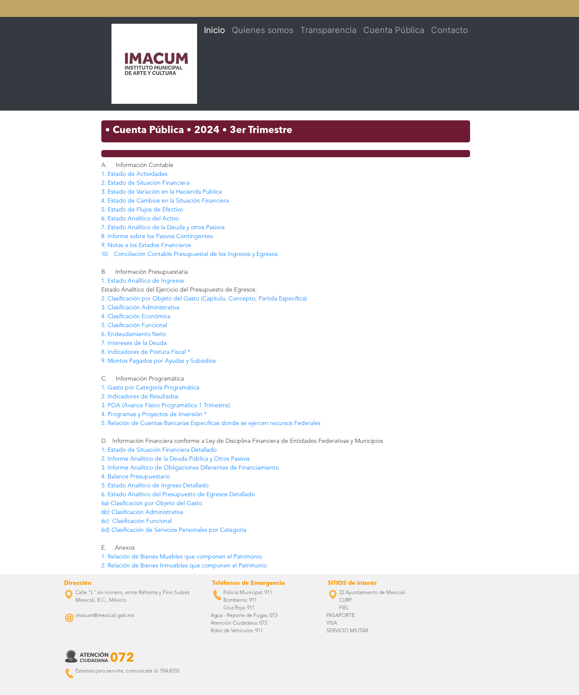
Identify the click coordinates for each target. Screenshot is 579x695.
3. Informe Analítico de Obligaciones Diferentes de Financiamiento (190, 468)
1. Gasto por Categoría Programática (150, 388)
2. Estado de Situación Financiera (145, 183)
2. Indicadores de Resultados (139, 397)
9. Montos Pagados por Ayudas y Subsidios (158, 361)
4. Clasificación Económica (135, 317)
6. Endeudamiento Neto (133, 334)
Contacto (449, 30)
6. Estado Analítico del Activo (140, 219)
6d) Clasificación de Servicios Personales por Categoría (173, 530)
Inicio (214, 30)
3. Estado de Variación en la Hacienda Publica (161, 192)
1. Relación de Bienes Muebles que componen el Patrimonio (181, 557)
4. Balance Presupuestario (135, 477)
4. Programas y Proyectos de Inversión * (153, 414)
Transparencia (328, 30)
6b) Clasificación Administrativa (142, 512)
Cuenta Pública (393, 30)
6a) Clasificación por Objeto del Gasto (151, 503)
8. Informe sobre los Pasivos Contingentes (157, 236)
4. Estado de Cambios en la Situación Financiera (165, 201)
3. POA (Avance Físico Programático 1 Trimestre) (165, 406)
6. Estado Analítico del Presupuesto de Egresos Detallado (178, 495)
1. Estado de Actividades (134, 174)
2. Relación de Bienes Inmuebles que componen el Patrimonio (184, 566)
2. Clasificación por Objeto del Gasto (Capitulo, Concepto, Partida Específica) (204, 299)
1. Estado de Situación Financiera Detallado (159, 450)
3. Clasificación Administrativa (140, 308)
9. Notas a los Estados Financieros (146, 245)
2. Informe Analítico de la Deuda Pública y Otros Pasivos (175, 459)
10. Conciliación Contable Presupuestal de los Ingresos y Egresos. (190, 254)
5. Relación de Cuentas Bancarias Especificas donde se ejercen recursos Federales (210, 423)
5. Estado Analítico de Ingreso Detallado (155, 486)
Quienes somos (262, 30)
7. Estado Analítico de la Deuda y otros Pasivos (163, 228)
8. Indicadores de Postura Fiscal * (145, 352)
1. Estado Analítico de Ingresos (142, 281)
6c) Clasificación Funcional (136, 521)
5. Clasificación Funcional (134, 325)
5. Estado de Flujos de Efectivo (142, 210)
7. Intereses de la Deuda (134, 343)
